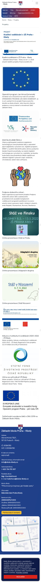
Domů (4, 20)
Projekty (16, 20)
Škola (10, 20)
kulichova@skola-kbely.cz (18, 479)
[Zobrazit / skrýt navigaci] (37, 3)
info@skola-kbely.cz (9, 462)
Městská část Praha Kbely (11, 493)
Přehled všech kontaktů (11, 512)
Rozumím (20, 577)
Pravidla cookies (22, 572)
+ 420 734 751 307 (8, 469)
